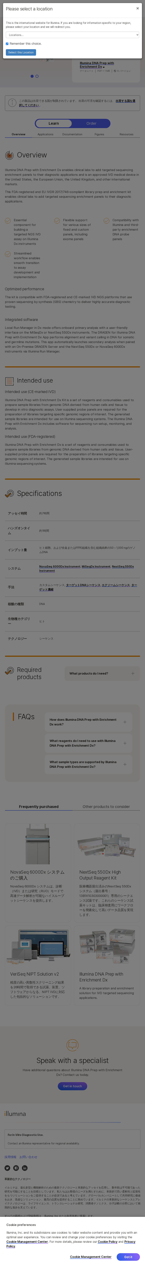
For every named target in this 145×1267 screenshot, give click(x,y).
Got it (128, 1257)
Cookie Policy (107, 1242)
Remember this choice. (26, 43)
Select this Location (21, 52)
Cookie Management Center (27, 1242)
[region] (72, 1242)
